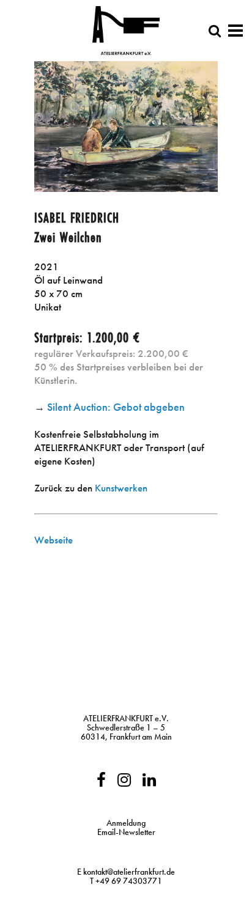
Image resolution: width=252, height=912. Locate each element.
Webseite (53, 539)
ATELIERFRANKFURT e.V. (126, 718)
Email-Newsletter (126, 831)
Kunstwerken (121, 488)
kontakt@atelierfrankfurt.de (129, 871)
